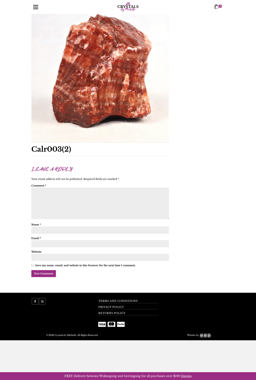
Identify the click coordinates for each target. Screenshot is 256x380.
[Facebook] (35, 301)
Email (36, 238)
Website (36, 251)
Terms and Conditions (118, 301)
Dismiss (186, 376)
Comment (38, 185)
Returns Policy (111, 313)
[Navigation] (35, 7)
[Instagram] (42, 301)
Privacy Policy (111, 307)
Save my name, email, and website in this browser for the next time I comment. (85, 265)
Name (36, 224)
